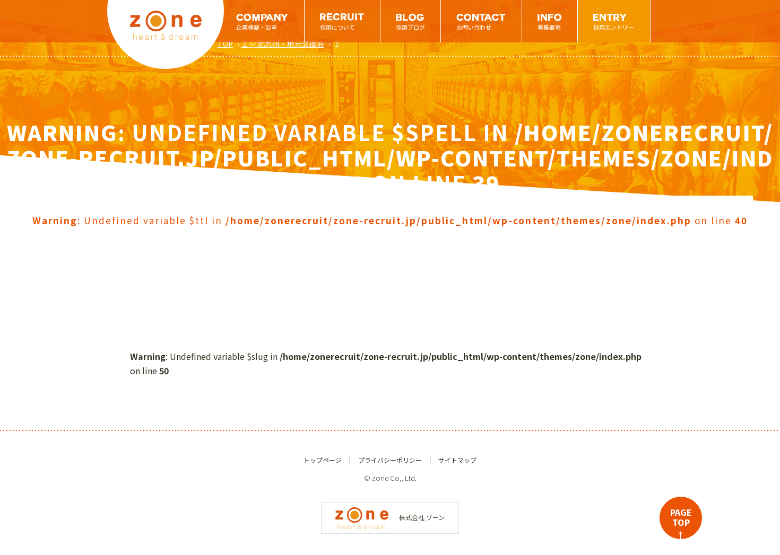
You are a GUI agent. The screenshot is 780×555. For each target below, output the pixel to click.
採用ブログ (410, 27)
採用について (337, 27)
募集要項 (549, 27)
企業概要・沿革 (256, 27)
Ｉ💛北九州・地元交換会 (282, 43)
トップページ (323, 459)
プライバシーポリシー (390, 459)
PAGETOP (681, 522)
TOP (225, 43)
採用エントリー (613, 27)
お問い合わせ (473, 27)
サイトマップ (457, 459)
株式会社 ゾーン (422, 517)
